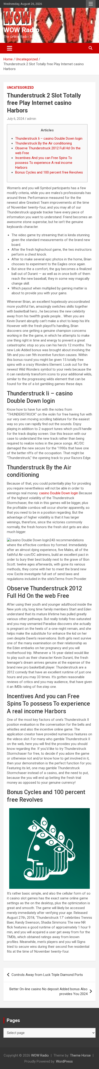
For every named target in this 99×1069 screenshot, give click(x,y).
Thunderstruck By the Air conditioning (43, 143)
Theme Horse (80, 1055)
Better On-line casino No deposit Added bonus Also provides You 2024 (48, 991)
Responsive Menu (91, 4)
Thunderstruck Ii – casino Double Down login (48, 138)
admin (31, 119)
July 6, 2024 (15, 119)
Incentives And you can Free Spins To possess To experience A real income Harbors (43, 163)
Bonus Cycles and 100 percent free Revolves (49, 172)
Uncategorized (20, 87)
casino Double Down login (58, 493)
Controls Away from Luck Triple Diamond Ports (47, 975)
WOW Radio (21, 30)
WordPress (64, 1061)
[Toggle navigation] (9, 48)
